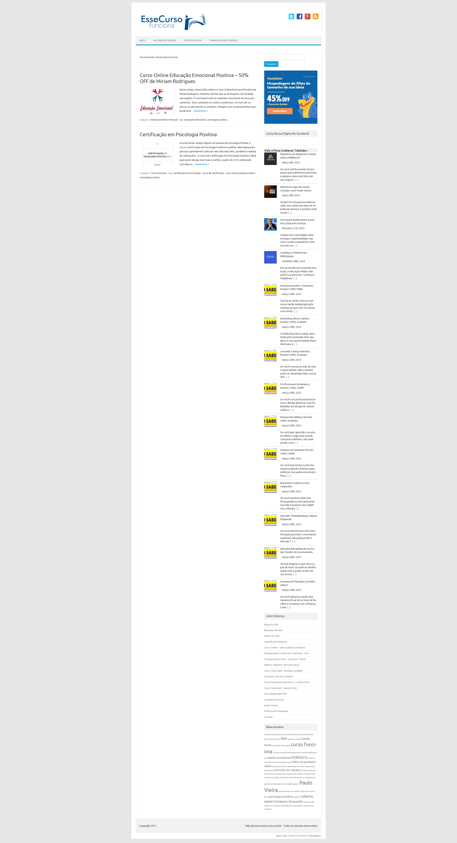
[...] (296, 179)
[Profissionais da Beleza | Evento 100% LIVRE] (270, 390)
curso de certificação (213, 173)
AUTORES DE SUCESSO (164, 40)
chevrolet (276, 745)
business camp (294, 739)
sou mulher (298, 806)
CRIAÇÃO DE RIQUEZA (275, 642)
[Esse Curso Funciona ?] (176, 30)
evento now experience (290, 752)
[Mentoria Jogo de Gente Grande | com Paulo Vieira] (270, 193)
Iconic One (281, 835)
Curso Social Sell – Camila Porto (280, 688)
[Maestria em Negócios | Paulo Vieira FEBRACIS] (270, 160)
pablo (290, 784)
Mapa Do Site (271, 624)
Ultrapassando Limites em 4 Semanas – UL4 (286, 653)
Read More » (201, 110)
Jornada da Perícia (273, 699)
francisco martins (279, 766)
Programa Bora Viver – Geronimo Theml (284, 659)
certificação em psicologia (187, 173)
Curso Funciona (159, 173)
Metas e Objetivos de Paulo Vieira (281, 665)
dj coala (276, 752)
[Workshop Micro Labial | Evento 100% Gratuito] (270, 324)
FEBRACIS (299, 757)
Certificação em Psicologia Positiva (178, 134)
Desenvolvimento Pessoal (164, 119)
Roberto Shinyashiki (290, 801)
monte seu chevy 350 (306, 774)
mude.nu (300, 777)
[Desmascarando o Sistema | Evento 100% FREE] (270, 291)
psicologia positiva (217, 119)
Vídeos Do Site (271, 636)
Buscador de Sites (273, 630)
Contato (268, 717)
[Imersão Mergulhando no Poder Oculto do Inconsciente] (270, 554)
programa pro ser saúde (288, 791)
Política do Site (193, 40)
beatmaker (275, 739)
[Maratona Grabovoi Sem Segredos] (270, 488)
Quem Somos (271, 705)
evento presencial (279, 757)
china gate (285, 745)
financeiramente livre (282, 762)
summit (307, 806)
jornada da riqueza (287, 770)
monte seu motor (271, 777)
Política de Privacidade (276, 711)
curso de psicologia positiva (240, 173)
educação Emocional (195, 119)
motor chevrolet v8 (288, 777)
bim (284, 738)
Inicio (142, 40)
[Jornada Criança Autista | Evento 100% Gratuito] (270, 357)
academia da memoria (274, 734)
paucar (296, 784)
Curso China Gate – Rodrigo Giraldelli (283, 670)
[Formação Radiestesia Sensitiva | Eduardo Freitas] (270, 225)
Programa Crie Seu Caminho (278, 676)
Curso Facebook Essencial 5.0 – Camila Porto (287, 682)
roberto (296, 797)
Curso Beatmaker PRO (275, 693)
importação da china (295, 766)
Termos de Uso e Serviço (223, 40)
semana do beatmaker (283, 806)
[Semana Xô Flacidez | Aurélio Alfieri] (270, 587)
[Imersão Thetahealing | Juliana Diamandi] (270, 521)
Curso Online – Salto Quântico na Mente (284, 647)
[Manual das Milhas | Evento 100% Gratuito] (270, 423)
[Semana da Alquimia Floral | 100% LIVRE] (270, 455)
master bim (291, 774)
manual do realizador (276, 774)
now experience (280, 784)
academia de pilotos (293, 734)
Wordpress (315, 835)
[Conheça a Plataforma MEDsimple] (270, 258)
